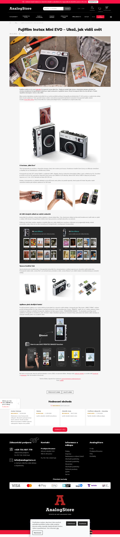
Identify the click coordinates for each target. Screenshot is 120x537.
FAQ (91, 454)
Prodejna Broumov (96, 451)
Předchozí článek (54, 392)
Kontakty (93, 456)
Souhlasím (82, 523)
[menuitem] (13, 16)
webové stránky (79, 373)
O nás (92, 448)
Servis (67, 474)
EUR (83, 8)
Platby (67, 451)
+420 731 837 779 (23, 449)
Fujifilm (62, 380)
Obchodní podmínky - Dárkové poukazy (72, 468)
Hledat (67, 8)
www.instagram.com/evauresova (71, 378)
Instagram (24, 375)
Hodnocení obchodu (60, 401)
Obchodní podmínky (72, 459)
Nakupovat (93, 2)
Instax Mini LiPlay (29, 99)
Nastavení (37, 533)
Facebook (95, 373)
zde (57, 528)
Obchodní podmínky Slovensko (72, 463)
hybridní (38, 89)
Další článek (67, 392)
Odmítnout (71, 523)
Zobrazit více (60, 429)
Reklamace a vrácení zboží (74, 456)
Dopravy (68, 454)
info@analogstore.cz (25, 460)
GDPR (67, 472)
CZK (79, 8)
